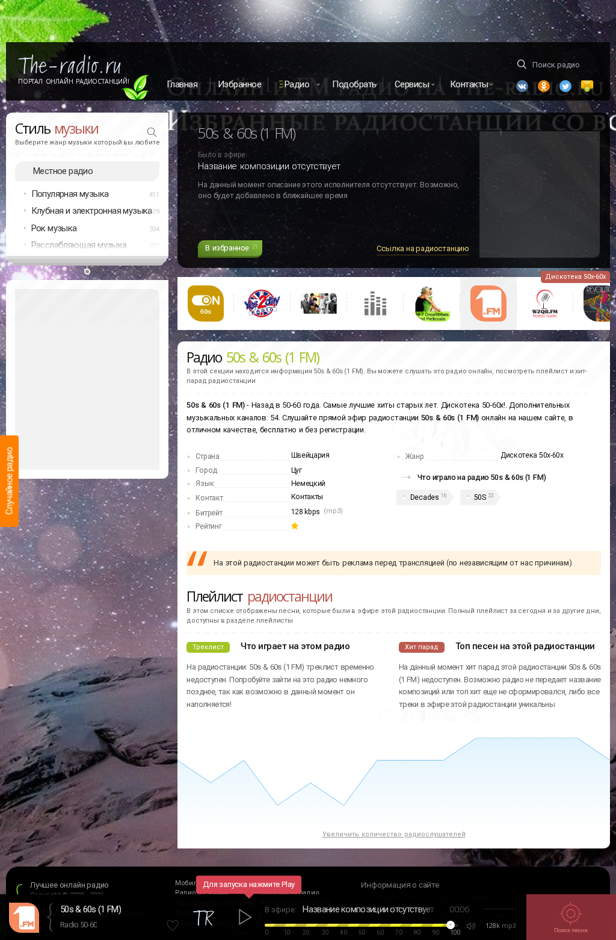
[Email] (587, 86)
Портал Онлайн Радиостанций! (73, 81)
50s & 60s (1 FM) (90, 909)
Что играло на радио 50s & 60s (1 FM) (481, 477)
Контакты (307, 497)
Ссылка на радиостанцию (423, 248)
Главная (182, 84)
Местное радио (63, 171)
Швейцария (310, 455)
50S (480, 497)
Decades (424, 497)
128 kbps (306, 512)
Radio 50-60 (78, 924)
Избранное (240, 84)
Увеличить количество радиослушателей (394, 834)
